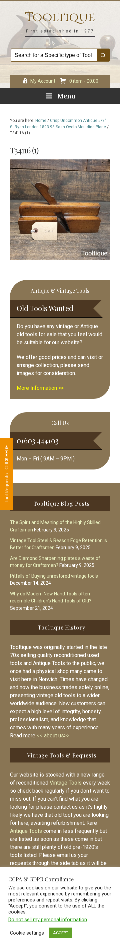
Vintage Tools (66, 783)
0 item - (83, 81)
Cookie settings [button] (27, 933)
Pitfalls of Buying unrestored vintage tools (54, 576)
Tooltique (60, 17)
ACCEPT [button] (60, 932)
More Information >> (40, 388)
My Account (42, 81)
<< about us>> (53, 735)
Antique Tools (26, 831)
